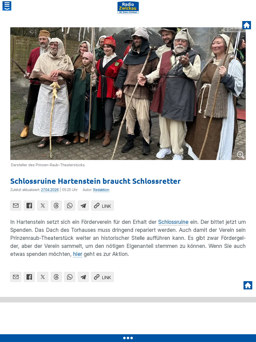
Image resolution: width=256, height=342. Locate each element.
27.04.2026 (50, 190)
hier (77, 254)
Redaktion (101, 190)
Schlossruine (173, 222)
